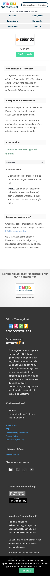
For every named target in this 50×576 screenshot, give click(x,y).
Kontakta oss (11, 425)
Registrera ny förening (15, 439)
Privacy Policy (12, 436)
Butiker (12, 15)
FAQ (7, 429)
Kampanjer (37, 21)
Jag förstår (26, 570)
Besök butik (25, 54)
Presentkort (12, 21)
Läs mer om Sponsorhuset (17, 432)
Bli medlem (12, 26)
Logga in (37, 26)
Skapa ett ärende (12, 454)
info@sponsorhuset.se (16, 231)
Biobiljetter (37, 15)
